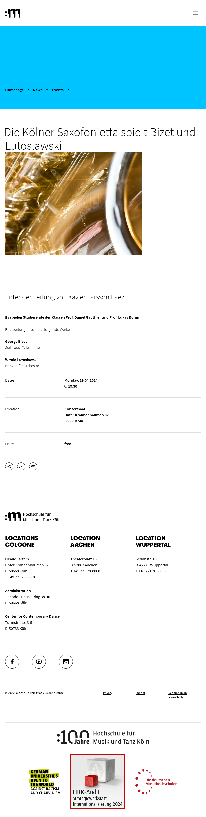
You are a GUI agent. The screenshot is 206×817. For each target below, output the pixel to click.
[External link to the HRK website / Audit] (97, 781)
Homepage (14, 89)
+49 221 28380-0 (21, 576)
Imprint (140, 693)
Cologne (19, 544)
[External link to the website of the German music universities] (156, 781)
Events (58, 89)
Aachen (82, 544)
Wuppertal (153, 544)
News (37, 89)
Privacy (107, 693)
